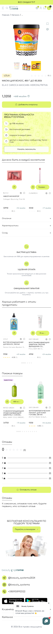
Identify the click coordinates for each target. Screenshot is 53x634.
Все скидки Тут (26, 2)
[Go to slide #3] (36, 66)
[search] (6, 7)
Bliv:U (5, 193)
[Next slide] (49, 40)
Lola (6, 76)
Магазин (15, 15)
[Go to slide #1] (17, 66)
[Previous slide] (4, 40)
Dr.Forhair (33, 339)
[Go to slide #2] (26, 66)
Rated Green (8, 408)
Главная (5, 15)
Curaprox (33, 193)
